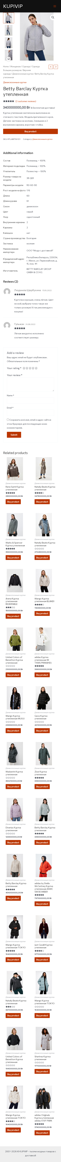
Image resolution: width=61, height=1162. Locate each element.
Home (6, 66)
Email (10, 407)
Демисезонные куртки (22, 74)
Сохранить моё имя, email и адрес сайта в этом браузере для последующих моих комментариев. (29, 423)
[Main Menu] (55, 6)
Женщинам (15, 66)
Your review (14, 375)
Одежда (26, 66)
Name (10, 395)
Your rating (14, 368)
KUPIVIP (13, 6)
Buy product (30, 131)
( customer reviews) (25, 101)
